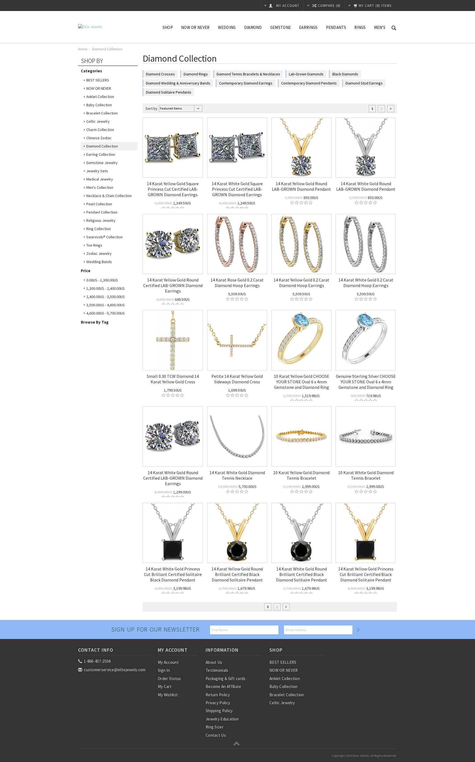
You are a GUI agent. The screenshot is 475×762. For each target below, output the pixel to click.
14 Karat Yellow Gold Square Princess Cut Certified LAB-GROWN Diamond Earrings (173, 189)
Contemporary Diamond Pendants (309, 83)
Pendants (336, 27)
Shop (167, 27)
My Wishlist (168, 694)
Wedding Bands (99, 261)
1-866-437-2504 (97, 661)
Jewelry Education (222, 719)
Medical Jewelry (99, 179)
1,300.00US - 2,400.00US (105, 288)
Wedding (227, 27)
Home (82, 49)
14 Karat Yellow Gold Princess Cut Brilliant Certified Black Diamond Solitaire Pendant (365, 574)
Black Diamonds (345, 74)
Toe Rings (94, 245)
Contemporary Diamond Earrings (245, 83)
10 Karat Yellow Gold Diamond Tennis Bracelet (301, 475)
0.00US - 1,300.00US (102, 280)
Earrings (308, 27)
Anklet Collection (100, 96)
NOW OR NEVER (98, 88)
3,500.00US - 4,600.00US (105, 304)
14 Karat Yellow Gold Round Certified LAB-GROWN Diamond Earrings (173, 285)
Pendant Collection (101, 212)
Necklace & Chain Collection (109, 195)
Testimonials (217, 670)
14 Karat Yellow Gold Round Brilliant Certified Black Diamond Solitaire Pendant (237, 574)
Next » (390, 108)
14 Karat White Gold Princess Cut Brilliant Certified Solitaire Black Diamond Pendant (173, 574)
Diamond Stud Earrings (364, 83)
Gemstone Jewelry (102, 162)
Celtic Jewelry (98, 121)
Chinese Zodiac (99, 137)
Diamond (253, 27)
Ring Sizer (214, 727)
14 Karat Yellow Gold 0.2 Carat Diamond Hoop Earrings (301, 282)
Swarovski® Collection (104, 236)
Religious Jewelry (100, 220)
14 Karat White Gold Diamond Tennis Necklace (237, 475)
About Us (214, 662)
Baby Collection (99, 104)
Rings (360, 27)
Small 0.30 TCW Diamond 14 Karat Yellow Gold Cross (173, 378)
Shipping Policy (219, 710)
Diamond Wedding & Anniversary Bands (178, 83)
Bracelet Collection (102, 113)
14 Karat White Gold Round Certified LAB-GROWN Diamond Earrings (173, 478)
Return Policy (218, 694)
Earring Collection (100, 154)
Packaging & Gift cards (226, 678)
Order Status (169, 678)
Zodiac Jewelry (99, 253)
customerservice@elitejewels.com (114, 669)
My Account (168, 662)
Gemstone (280, 27)
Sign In (164, 670)
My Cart (165, 686)
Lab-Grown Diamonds (306, 74)
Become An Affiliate (223, 686)
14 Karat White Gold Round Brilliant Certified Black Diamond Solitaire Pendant (301, 574)
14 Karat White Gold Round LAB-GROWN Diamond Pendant (365, 186)
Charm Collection (100, 129)
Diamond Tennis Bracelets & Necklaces (248, 74)
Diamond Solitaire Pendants (168, 92)
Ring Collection (98, 228)
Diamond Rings (196, 74)
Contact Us (216, 735)
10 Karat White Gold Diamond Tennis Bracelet (366, 475)
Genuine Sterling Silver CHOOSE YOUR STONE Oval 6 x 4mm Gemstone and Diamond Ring (366, 381)
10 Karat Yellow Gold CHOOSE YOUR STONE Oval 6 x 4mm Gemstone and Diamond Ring (301, 381)
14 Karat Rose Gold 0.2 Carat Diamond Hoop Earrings (237, 282)
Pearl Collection (99, 203)
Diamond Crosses (160, 74)
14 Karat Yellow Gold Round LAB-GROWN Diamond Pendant (301, 186)
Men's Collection (99, 187)
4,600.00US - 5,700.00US (105, 313)
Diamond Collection (102, 146)
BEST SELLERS (97, 80)
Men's (380, 27)
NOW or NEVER (195, 27)
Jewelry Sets (97, 170)
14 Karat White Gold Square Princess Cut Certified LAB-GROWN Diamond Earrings (237, 189)
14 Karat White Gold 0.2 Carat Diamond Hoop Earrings (365, 282)
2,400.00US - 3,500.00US (105, 296)
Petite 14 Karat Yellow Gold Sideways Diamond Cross (237, 378)
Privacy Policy (218, 702)
